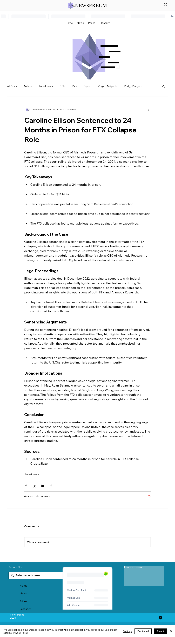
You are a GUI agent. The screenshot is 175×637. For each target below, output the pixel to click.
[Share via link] (51, 485)
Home (23, 585)
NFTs (62, 86)
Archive (28, 86)
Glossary (25, 609)
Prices (23, 601)
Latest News (46, 86)
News (23, 593)
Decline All (143, 631)
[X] (166, 5)
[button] (163, 86)
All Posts (12, 86)
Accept (160, 631)
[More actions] (149, 110)
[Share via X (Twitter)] (34, 485)
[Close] (171, 631)
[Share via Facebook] (26, 485)
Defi (74, 86)
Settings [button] (127, 631)
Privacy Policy (20, 632)
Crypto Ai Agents (107, 86)
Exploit (87, 86)
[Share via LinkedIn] (42, 485)
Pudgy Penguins (133, 86)
